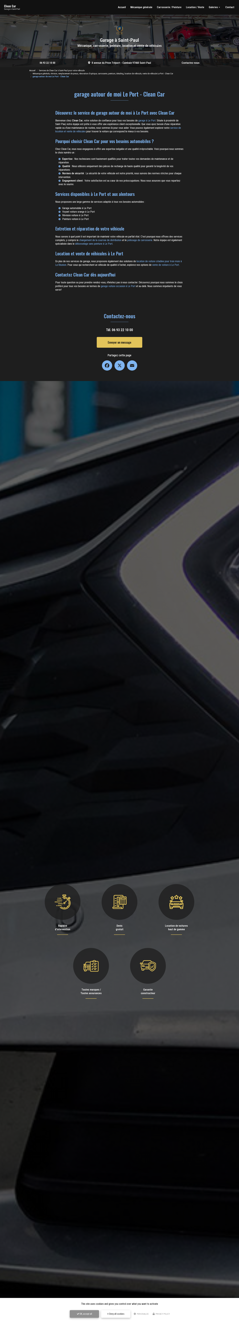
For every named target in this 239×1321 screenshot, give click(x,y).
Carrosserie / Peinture (169, 7)
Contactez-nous (190, 62)
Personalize (142, 1314)
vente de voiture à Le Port (165, 264)
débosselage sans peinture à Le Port (94, 243)
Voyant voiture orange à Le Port (78, 211)
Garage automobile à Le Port (77, 208)
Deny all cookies (116, 1314)
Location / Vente (195, 7)
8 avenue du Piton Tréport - (121, 62)
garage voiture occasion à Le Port (118, 286)
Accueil (122, 7)
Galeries (213, 7)
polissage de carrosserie (139, 240)
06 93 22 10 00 (47, 62)
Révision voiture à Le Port (75, 215)
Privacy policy (162, 1314)
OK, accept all (85, 1314)
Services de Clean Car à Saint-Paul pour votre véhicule (62, 70)
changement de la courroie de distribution (100, 240)
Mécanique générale (141, 7)
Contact (229, 7)
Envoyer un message (119, 342)
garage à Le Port (147, 120)
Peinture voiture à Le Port (75, 219)
